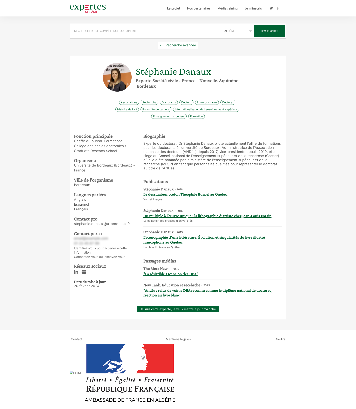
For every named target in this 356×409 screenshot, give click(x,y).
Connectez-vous (86, 257)
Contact (76, 339)
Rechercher (269, 31)
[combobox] (144, 31)
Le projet (173, 8)
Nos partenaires (199, 8)
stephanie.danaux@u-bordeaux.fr (102, 224)
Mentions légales (178, 339)
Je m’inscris (253, 8)
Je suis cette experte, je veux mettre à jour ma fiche (178, 309)
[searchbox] (144, 31)
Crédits (280, 339)
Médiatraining (228, 8)
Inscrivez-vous (114, 257)
